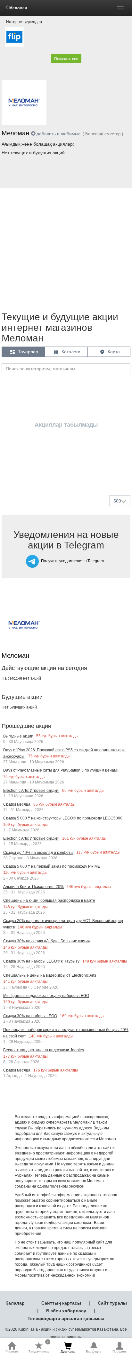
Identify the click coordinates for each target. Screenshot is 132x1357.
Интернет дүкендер (24, 22)
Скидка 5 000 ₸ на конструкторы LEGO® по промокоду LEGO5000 (62, 818)
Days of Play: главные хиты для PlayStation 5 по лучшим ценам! (60, 770)
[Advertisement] (66, 246)
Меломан (18, 8)
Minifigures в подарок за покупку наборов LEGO (46, 995)
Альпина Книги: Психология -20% (33, 886)
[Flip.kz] (14, 37)
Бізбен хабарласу (66, 1310)
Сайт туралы (112, 1303)
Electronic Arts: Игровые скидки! (31, 790)
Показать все (66, 59)
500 (117, 500)
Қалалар (15, 1303)
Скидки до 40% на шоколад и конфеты (38, 852)
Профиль (119, 1351)
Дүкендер (68, 1351)
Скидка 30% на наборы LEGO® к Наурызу (41, 961)
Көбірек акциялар (67, 475)
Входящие (94, 1351)
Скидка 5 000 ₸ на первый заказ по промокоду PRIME (51, 866)
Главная (11, 1351)
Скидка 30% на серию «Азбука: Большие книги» (46, 941)
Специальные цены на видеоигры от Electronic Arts (49, 975)
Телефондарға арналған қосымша (66, 1318)
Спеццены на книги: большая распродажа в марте (49, 900)
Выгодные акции (18, 736)
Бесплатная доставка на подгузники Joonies (43, 1050)
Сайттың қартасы (61, 1303)
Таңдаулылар (39, 1347)
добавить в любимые (59, 133)
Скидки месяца (16, 804)
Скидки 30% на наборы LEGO (30, 1016)
